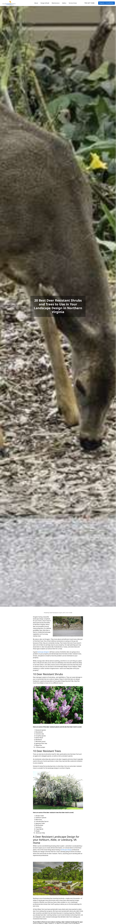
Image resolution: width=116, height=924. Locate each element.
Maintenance (56, 3)
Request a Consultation (106, 3)
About (36, 3)
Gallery (64, 3)
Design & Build (45, 3)
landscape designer (43, 652)
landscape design (66, 850)
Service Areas (73, 3)
